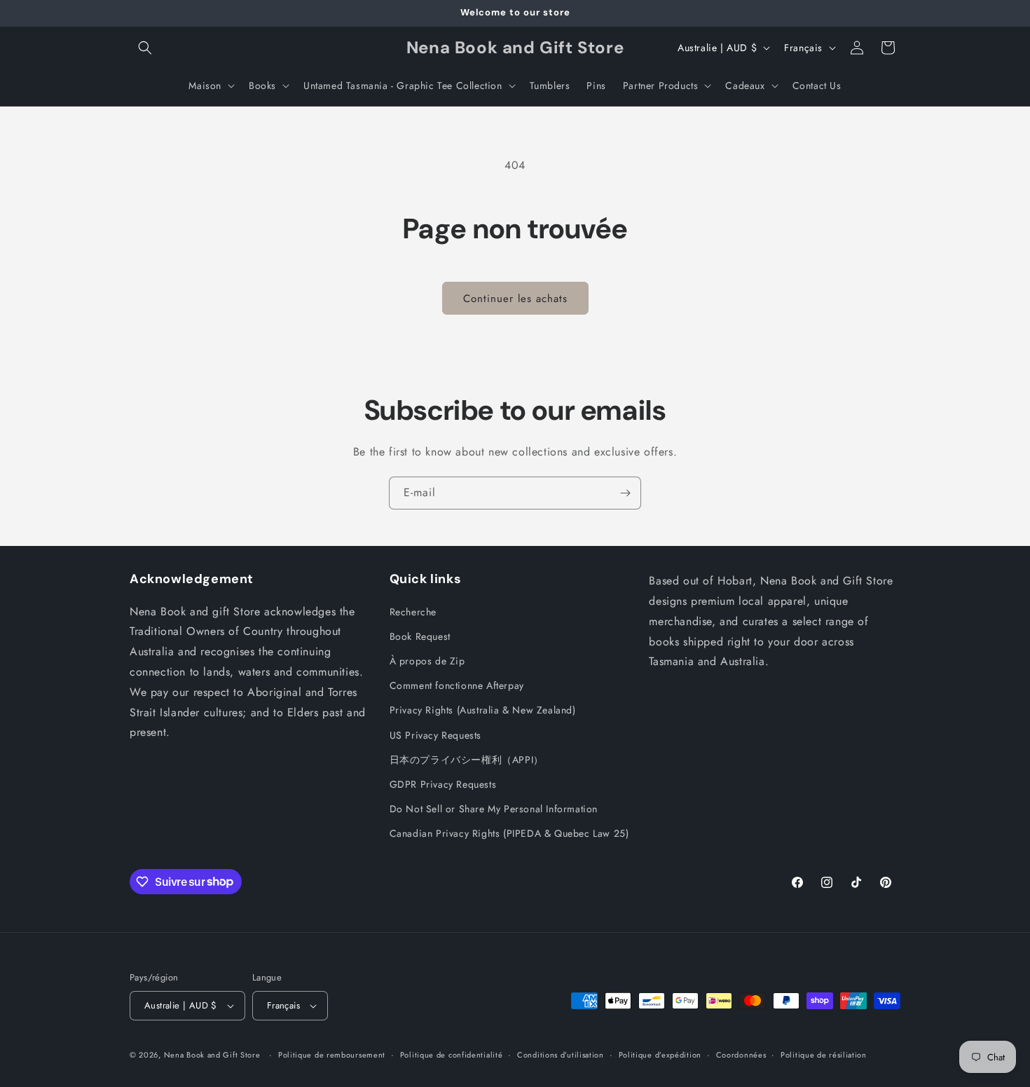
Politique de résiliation (824, 1054)
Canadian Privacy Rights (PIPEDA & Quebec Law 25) (509, 833)
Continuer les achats (515, 298)
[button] (145, 47)
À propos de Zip (427, 661)
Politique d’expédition (660, 1054)
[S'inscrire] (625, 493)
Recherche (413, 612)
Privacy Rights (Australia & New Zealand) (483, 710)
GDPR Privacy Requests (443, 784)
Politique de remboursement (331, 1054)
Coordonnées (741, 1054)
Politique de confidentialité (451, 1054)
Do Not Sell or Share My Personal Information (494, 809)
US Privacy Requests (435, 735)
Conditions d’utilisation (560, 1054)
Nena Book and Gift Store (212, 1054)
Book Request (420, 636)
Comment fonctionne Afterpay (457, 685)
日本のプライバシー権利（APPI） (467, 760)
